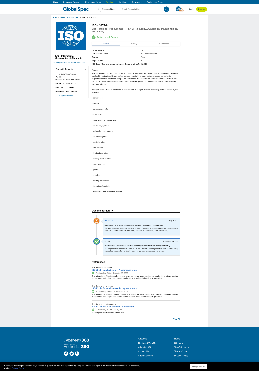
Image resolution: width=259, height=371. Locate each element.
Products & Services (71, 2)
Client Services (145, 356)
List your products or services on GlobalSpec (69, 63)
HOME (55, 18)
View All (176, 319)
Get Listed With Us (147, 343)
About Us (142, 339)
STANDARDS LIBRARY (69, 18)
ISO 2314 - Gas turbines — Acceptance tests (114, 270)
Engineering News (93, 2)
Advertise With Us (146, 347)
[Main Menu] (54, 9)
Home (55, 2)
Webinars (123, 2)
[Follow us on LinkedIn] (77, 353)
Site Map (178, 343)
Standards (110, 2)
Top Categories (181, 347)
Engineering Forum (155, 2)
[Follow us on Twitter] (71, 353)
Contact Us (143, 351)
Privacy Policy (181, 356)
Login (191, 9)
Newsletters (137, 2)
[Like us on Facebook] (66, 353)
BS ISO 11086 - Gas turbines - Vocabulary (113, 307)
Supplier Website (66, 95)
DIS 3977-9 (109, 221)
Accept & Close (198, 366)
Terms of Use (180, 351)
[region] (129, 366)
